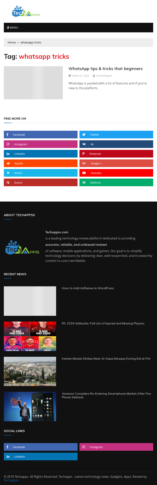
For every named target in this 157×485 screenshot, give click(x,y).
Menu (13, 27)
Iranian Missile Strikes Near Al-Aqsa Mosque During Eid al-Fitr (106, 358)
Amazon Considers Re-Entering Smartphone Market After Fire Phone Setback (106, 395)
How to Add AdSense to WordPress (88, 288)
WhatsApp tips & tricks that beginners (106, 68)
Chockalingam (104, 75)
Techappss (11, 480)
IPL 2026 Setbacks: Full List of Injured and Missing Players (103, 323)
